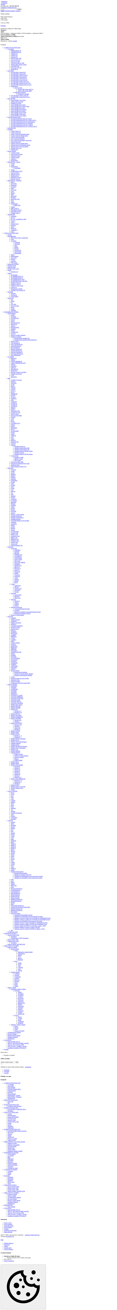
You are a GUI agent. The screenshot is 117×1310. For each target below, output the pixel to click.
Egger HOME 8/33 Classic (18, 111)
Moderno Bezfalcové (16, 908)
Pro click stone (15, 306)
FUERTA (13, 819)
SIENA (20, 955)
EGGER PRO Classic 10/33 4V (19, 95)
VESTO (13, 333)
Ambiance (14, 216)
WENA (16, 605)
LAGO (13, 638)
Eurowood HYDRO (13, 264)
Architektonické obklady (14, 1032)
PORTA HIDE (18, 760)
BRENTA (14, 358)
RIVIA (13, 421)
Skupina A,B (17, 720)
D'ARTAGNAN (15, 627)
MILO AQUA (15, 208)
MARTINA (14, 646)
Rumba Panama (15, 898)
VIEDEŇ (13, 687)
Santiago (13, 808)
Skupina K (17, 729)
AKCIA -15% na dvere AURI (16, 1045)
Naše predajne (8, 1227)
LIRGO (13, 364)
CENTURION (12, 313)
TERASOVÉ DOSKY (10, 933)
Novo (12, 803)
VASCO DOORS (12, 791)
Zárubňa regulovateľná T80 (21, 448)
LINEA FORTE (15, 643)
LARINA (13, 639)
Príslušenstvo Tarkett (16, 289)
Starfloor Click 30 (16, 282)
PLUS (12, 429)
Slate (15, 245)
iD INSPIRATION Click (17, 279)
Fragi (12, 486)
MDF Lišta (17, 205)
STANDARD (15, 431)
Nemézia (13, 505)
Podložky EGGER (16, 103)
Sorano (13, 530)
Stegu (15, 961)
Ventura (13, 811)
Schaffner (10, 1180)
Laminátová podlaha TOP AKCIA (17, 1048)
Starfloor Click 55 (16, 284)
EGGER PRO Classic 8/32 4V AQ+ (21, 83)
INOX (12, 321)
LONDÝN (14, 686)
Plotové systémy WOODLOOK (16, 944)
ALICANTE (17, 595)
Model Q (13, 844)
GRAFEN (14, 366)
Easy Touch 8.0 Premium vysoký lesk (21, 140)
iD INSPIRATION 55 (17, 276)
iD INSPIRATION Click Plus (19, 281)
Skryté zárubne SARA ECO (18, 466)
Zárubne (13, 445)
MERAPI (20, 960)
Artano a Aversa (15, 619)
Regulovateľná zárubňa (20, 672)
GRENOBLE (18, 558)
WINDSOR (21, 1014)
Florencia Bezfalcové (16, 352)
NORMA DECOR (16, 652)
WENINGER (11, 214)
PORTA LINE (15, 732)
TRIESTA (14, 398)
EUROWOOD (12, 128)
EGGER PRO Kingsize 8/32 (19, 77)
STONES (17, 990)
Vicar (12, 865)
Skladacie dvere (15, 465)
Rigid (12, 307)
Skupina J (17, 776)
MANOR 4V (14, 69)
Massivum (14, 196)
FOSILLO (21, 1000)
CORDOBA (14, 689)
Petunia (13, 510)
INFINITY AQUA (16, 177)
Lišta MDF (17, 168)
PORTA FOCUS (15, 714)
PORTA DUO (15, 762)
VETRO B (14, 404)
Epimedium (14, 480)
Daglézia (13, 479)
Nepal (16, 983)
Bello (12, 823)
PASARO (13, 656)
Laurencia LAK (15, 536)
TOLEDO (17, 590)
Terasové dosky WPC (13, 935)
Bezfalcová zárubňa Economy (22, 613)
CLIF (12, 375)
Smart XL (13, 228)
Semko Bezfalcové (16, 346)
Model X (13, 847)
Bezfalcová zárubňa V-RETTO (22, 874)
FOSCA (13, 391)
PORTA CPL (14, 749)
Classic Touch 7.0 (16, 131)
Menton (13, 528)
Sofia (12, 887)
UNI (12, 437)
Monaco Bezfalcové (16, 349)
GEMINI (13, 635)
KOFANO (14, 377)
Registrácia (4, 1)
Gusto (12, 165)
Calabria (16, 978)
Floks (12, 483)
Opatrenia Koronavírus (10, 1230)
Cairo (19, 966)
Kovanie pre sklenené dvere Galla (20, 463)
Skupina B (17, 766)
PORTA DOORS (12, 684)
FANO (13, 432)
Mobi (12, 842)
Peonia (13, 508)
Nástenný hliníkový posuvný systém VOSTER (27, 927)
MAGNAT (17, 561)
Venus (12, 202)
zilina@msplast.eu (9, 1261)
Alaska (20, 963)
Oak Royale (17, 250)
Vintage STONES (19, 1031)
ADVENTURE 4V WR (17, 63)
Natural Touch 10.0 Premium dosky (20, 145)
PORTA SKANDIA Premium (19, 746)
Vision (12, 169)
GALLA (13, 443)
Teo (12, 810)
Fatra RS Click (12, 267)
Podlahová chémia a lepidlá (15, 1151)
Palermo (16, 981)
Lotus (12, 231)
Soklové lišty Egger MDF (25, 91)
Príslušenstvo (14, 86)
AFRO (13, 315)
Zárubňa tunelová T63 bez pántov (23, 454)
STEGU (16, 1015)
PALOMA (14, 183)
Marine (13, 193)
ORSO (13, 653)
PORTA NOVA (15, 734)
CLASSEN (11, 49)
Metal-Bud (10, 1179)
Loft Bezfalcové (15, 891)
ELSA (12, 392)
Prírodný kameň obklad (14, 1035)
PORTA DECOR (15, 706)
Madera (13, 802)
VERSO (13, 387)
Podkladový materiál (20, 92)
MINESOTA (21, 1003)
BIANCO (13, 624)
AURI (12, 384)
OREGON (21, 1006)
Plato (12, 904)
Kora (12, 881)
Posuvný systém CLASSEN (18, 372)
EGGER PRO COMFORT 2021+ (17, 1109)
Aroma (13, 163)
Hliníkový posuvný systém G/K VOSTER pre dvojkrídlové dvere (32, 919)
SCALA (13, 397)
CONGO (20, 997)
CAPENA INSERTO (17, 626)
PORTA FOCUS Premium (18, 748)
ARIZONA (17, 585)
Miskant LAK (15, 539)
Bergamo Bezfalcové (16, 888)
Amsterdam (17, 977)
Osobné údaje (8, 1248)
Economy (13, 593)
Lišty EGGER (18, 88)
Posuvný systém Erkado (17, 514)
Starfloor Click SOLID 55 (18, 290)
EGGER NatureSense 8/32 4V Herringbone (23, 122)
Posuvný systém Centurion (18, 335)
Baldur (13, 525)
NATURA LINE (15, 700)
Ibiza (12, 797)
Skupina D (17, 769)
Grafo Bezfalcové (16, 890)
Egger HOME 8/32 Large (18, 108)
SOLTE (13, 389)
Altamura (13, 522)
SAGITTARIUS (15, 658)
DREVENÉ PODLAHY (11, 1100)
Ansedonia (14, 524)
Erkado (9, 1172)
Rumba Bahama (15, 895)
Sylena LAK (14, 542)
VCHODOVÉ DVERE (10, 1169)
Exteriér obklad (15, 972)
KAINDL (10, 129)
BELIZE (16, 553)
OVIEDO (20, 1007)
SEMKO (13, 329)
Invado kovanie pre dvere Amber (20, 678)
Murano (13, 851)
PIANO (13, 395)
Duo (12, 830)
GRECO (13, 367)
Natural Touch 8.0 (16, 142)
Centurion (10, 1171)
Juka (12, 494)
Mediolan (13, 840)
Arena (19, 964)
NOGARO (14, 650)
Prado (12, 856)
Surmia (13, 513)
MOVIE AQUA (15, 174)
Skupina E (17, 771)
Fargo (12, 439)
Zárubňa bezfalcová (19, 446)
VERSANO (14, 666)
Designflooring (12, 236)
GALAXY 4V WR (16, 67)
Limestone (17, 242)
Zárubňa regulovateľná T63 (21, 449)
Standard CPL (15, 442)
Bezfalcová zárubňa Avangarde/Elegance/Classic (27, 612)
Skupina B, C (18, 782)
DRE (9, 378)
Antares (13, 822)
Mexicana (17, 980)
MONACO (14, 324)
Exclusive (13, 186)
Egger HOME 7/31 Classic (18, 100)
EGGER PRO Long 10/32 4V (19, 80)
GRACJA (17, 601)
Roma (16, 984)
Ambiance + (14, 230)
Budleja (13, 476)
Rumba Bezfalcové (16, 901)
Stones (16, 950)
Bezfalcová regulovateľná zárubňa (23, 673)
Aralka (13, 471)
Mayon (20, 958)
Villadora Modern (16, 743)
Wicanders (10, 292)
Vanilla (13, 864)
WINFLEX (11, 298)
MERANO (14, 647)
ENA (12, 400)
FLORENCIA (15, 318)
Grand (16, 578)
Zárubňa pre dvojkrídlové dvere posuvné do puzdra (28, 878)
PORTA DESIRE (16, 708)
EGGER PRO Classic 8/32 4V (19, 75)
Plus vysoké (17, 460)
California (17, 973)
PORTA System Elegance (21, 755)
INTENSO (11, 547)
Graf (12, 490)
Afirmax (10, 1134)
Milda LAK (14, 537)
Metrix (13, 882)
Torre (12, 814)
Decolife (13, 293)
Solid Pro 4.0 (14, 272)
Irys (12, 493)
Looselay (13, 261)
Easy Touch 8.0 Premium (18, 139)
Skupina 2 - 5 (18, 735)
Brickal (16, 1028)
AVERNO (14, 621)
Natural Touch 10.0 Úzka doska (19, 146)
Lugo (12, 837)
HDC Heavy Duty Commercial (19, 238)
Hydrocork (14, 295)
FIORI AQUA (15, 176)
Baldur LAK (14, 534)
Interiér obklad (15, 949)
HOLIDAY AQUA (16, 210)
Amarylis (13, 469)
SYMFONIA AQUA (17, 171)
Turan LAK (14, 544)
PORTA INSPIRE (16, 718)
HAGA (13, 319)
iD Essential (14, 275)
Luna (12, 191)
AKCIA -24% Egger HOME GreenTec (18, 1043)
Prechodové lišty (12, 1146)
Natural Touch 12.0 (16, 148)
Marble (16, 247)
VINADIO (14, 667)
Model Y (13, 848)
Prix (12, 930)
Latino (12, 836)
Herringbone (14, 160)
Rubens (13, 259)
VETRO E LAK (15, 412)
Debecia (13, 477)
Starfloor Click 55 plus (17, 285)
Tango (12, 859)
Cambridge (21, 1021)
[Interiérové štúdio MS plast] (9, 7)
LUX (12, 420)
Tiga (12, 861)
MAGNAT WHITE (19, 562)
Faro (12, 796)
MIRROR (13, 649)
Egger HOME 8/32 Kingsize (19, 109)
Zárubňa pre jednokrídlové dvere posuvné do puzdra (28, 876)
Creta (19, 969)
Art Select (13, 241)
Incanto (13, 833)
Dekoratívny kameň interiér (25, 952)
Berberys (13, 474)
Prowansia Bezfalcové (17, 353)
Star (12, 299)
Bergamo (13, 825)
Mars (12, 194)
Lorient (13, 527)
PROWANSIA (15, 327)
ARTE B (13, 435)
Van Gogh (14, 258)
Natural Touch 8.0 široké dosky (19, 143)
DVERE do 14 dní (13, 932)
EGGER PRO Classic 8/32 (18, 74)
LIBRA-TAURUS (16, 622)
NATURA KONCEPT (17, 698)
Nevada (16, 592)
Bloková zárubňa (19, 757)
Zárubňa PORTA (15, 752)
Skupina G (17, 772)
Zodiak (13, 207)
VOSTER (10, 820)
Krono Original (12, 151)
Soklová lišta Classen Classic (19, 64)
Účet (2, 1240)
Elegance (13, 225)
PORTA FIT (14, 709)
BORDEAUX (18, 554)
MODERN (14, 428)
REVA (13, 386)
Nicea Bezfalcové (16, 355)
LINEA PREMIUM (16, 361)
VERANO (14, 401)
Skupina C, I (17, 711)
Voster (9, 1174)
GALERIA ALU (15, 423)
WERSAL (17, 576)
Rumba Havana (15, 896)
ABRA (20, 992)
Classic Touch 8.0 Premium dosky (20, 134)
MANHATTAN (15, 323)
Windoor (13, 868)
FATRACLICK (12, 265)
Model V (13, 845)
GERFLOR (11, 1137)
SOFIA (13, 330)
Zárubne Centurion (16, 336)
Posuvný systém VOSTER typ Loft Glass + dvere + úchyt (30, 925)
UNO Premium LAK (17, 545)
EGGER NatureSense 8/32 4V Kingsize (22, 123)
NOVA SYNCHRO (16, 415)
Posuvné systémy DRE (17, 462)
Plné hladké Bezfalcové (17, 905)
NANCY (16, 570)
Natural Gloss (14, 224)
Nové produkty (8, 1224)
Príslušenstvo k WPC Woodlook (19, 938)
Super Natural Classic (17, 154)
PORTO (20, 1009)
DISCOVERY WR (16, 58)
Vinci (12, 867)
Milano (13, 884)
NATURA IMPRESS (17, 697)
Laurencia (13, 499)
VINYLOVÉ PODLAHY (11, 233)
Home (12, 301)
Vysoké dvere (14, 456)
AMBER (13, 618)
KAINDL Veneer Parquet (14, 1106)
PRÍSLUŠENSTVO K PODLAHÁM (14, 1142)
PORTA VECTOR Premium (19, 742)
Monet (12, 255)
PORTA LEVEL (15, 731)
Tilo (9, 1103)
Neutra (13, 853)
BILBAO (17, 596)
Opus (12, 239)
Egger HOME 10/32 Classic (18, 112)
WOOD (13, 417)
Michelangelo (14, 256)
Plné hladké (14, 912)
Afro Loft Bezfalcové (17, 344)
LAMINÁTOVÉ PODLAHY (12, 47)
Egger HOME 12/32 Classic (18, 115)
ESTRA (13, 381)
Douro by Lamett (12, 1138)
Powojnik (13, 511)
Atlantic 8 (13, 159)
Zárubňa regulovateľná (17, 517)
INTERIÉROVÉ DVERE (11, 312)
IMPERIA (14, 636)
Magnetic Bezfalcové (16, 910)
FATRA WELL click (13, 268)
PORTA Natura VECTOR (18, 786)
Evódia (13, 482)
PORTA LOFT (15, 785)
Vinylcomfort (14, 296)
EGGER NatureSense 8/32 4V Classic (21, 118)
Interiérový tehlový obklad (18, 1024)
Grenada (16, 975)
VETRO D (14, 406)
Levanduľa (14, 500)
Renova (16, 759)
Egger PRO (11, 71)
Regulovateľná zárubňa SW (21, 338)
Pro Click (13, 304)
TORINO (13, 664)
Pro (12, 302)
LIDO (12, 641)
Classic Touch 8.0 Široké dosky (19, 135)
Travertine (17, 244)
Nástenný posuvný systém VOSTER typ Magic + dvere (29, 929)
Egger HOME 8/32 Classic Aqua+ (20, 106)
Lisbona (13, 800)
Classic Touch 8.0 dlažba (17, 137)
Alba (12, 879)
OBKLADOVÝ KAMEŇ (11, 946)
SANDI (20, 1012)
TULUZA (17, 575)
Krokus (13, 497)
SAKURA (21, 1011)
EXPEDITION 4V (16, 52)
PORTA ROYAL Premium (18, 738)
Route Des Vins (15, 199)
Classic (13, 584)
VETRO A (14, 403)
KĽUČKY (7, 1176)
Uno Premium (15, 531)
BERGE (13, 408)
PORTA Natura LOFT (17, 788)
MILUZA (17, 567)
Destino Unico (15, 629)
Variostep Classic (15, 156)
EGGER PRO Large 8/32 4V (19, 78)
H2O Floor (11, 1132)
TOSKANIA (14, 332)
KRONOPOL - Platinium (14, 180)
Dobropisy (7, 1244)
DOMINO (14, 632)
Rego (12, 806)
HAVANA (21, 1001)
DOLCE (13, 630)
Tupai (9, 1183)
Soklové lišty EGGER (17, 101)
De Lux (13, 217)
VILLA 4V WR (15, 61)
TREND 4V (14, 54)
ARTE (13, 434)
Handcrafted (17, 253)
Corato (13, 677)
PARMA (13, 655)
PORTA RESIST (15, 751)
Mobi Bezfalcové (15, 893)
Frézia (12, 488)
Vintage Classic (15, 157)
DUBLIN (20, 1023)
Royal (16, 582)
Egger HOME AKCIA (14, 1041)
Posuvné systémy (15, 681)
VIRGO (13, 669)
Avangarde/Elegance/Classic (22, 609)
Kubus (13, 834)
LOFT (16, 1029)
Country (20, 1018)
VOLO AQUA (15, 173)
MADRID (14, 691)
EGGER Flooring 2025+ (14, 117)
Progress (13, 197)
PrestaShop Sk (10, 1236)
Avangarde (14, 548)
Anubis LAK (14, 533)
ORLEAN (17, 571)
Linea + (13, 222)
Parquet (16, 248)
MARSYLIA (18, 565)
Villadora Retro (15, 745)
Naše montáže (11, 1206)
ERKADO (10, 468)
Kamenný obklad (12, 947)
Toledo (13, 862)
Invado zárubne (15, 670)
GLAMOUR (17, 556)
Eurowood (10, 1101)
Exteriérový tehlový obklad (18, 989)
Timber (16, 986)
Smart (12, 227)
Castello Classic (15, 152)
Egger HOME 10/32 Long (18, 114)
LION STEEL (18, 559)
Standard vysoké (18, 457)
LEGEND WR (15, 66)
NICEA (13, 326)
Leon (12, 799)
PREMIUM (14, 394)
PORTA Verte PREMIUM (18, 779)
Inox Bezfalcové (15, 347)
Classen (10, 234)
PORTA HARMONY (17, 717)
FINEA (13, 425)
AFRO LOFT (15, 341)
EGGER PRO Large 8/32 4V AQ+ (20, 97)
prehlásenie (28, 1067)
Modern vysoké (18, 459)
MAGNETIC (14, 369)
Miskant (13, 503)
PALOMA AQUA (16, 211)
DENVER (21, 998)
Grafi (12, 418)
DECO (13, 426)
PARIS (16, 573)
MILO (12, 182)
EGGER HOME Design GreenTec (17, 1131)
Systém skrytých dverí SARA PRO (20, 683)
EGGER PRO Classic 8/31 (18, 72)
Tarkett (9, 273)
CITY (19, 956)
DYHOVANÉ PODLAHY (11, 1104)
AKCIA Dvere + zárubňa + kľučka (17, 1046)
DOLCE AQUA (15, 179)
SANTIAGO (18, 588)
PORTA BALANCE (16, 704)
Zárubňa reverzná (19, 452)
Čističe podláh (11, 1149)
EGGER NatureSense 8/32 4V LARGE (22, 125)
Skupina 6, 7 (17, 737)
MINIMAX (14, 694)
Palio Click (14, 262)
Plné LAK (14, 885)
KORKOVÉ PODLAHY (11, 1108)
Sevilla (13, 789)
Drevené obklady (12, 1034)
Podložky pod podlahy (14, 1145)
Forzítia (13, 485)
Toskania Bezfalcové (16, 350)
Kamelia (13, 496)
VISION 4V (14, 55)
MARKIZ (17, 564)
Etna (12, 831)
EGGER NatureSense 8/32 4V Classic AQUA (23, 120)
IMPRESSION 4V (16, 50)
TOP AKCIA (7, 1040)
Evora (12, 794)
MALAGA (17, 598)
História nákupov (8, 1243)
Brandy (13, 828)
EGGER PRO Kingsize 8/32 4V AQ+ (21, 84)
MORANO (14, 370)
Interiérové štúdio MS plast (32, 1235)
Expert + (13, 221)
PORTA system (18, 754)
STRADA (14, 661)
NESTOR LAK (15, 411)
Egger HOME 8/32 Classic (18, 105)
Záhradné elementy (13, 1037)
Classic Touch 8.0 (16, 132)
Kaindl (9, 270)
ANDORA (17, 550)
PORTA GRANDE (16, 715)
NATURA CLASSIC (17, 695)
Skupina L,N (17, 777)
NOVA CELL (15, 414)
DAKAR (13, 316)
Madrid (16, 581)
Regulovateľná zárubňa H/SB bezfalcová (25, 340)
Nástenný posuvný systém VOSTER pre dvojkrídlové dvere (30, 924)
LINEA (13, 360)
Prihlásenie (4, 3)
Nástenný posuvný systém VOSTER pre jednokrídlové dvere (31, 922)
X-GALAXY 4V (15, 60)
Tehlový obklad (12, 987)
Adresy (6, 1246)
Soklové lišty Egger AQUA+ (26, 89)
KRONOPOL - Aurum (14, 162)
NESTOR (13, 383)
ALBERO (20, 994)
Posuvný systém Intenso (17, 615)
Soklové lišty (11, 1148)
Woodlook (14, 936)
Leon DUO (14, 817)
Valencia (16, 579)
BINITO (13, 440)
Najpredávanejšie (8, 1226)
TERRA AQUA (15, 213)
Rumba (13, 902)
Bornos (13, 827)
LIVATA (13, 644)
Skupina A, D (18, 780)
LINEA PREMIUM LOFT (18, 363)
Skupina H (17, 728)
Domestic (13, 310)
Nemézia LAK (15, 541)
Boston (20, 1017)
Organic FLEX (12, 1140)
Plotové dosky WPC (13, 939)
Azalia (12, 473)
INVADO (10, 616)
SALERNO (14, 660)
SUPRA (16, 604)
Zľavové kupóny (8, 1249)
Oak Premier (17, 251)
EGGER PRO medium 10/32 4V (20, 81)
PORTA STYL (15, 740)
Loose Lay (14, 287)
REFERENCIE (8, 1205)
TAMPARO (14, 663)
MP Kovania (11, 1182)
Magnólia (13, 502)
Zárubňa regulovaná (16, 374)
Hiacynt (13, 491)
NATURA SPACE (16, 701)
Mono (12, 850)
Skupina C (17, 721)
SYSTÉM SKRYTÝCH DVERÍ (20, 520)
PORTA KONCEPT (16, 723)
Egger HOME (11, 98)
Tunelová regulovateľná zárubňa (23, 675)
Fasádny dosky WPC (13, 941)
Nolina (13, 507)
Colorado (20, 967)
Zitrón (12, 870)
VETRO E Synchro (16, 380)
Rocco (12, 857)
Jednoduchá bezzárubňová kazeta (23, 915)
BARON (16, 551)
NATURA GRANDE (17, 703)
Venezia (20, 970)
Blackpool (14, 185)
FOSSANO (14, 633)
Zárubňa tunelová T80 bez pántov (23, 451)
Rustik (19, 1020)
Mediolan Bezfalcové (17, 899)
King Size (13, 190)
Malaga (13, 816)
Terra (12, 200)
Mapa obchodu (8, 1232)
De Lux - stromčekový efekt (18, 219)
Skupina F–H (18, 712)
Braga (12, 793)
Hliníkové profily (12, 1143)
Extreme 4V (14, 57)
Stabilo (13, 309)
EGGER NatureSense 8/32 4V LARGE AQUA (24, 126)
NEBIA (20, 1004)
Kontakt (3, 4)
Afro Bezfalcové (15, 343)
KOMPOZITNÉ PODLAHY (12, 1129)
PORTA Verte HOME (17, 765)
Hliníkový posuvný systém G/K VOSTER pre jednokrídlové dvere (32, 918)
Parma (12, 854)
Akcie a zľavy (8, 1223)
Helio (12, 188)
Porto (12, 805)
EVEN (13, 409)
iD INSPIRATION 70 (17, 278)
